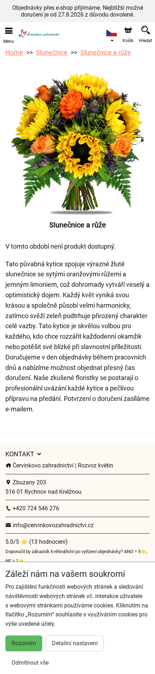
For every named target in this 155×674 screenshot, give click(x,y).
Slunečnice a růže (105, 52)
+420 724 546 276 (35, 508)
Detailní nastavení (75, 643)
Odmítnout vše (30, 662)
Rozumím (24, 643)
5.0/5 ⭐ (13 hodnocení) (36, 541)
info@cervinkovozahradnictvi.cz (52, 525)
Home (14, 52)
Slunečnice (51, 52)
